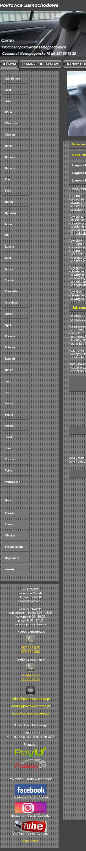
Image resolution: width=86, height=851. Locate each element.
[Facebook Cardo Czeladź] (31, 794)
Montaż (10, 524)
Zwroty (9, 569)
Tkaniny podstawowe (40, 64)
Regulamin (12, 558)
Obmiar (10, 535)
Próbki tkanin (14, 546)
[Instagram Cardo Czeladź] (31, 812)
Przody (9, 513)
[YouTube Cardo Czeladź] (31, 830)
